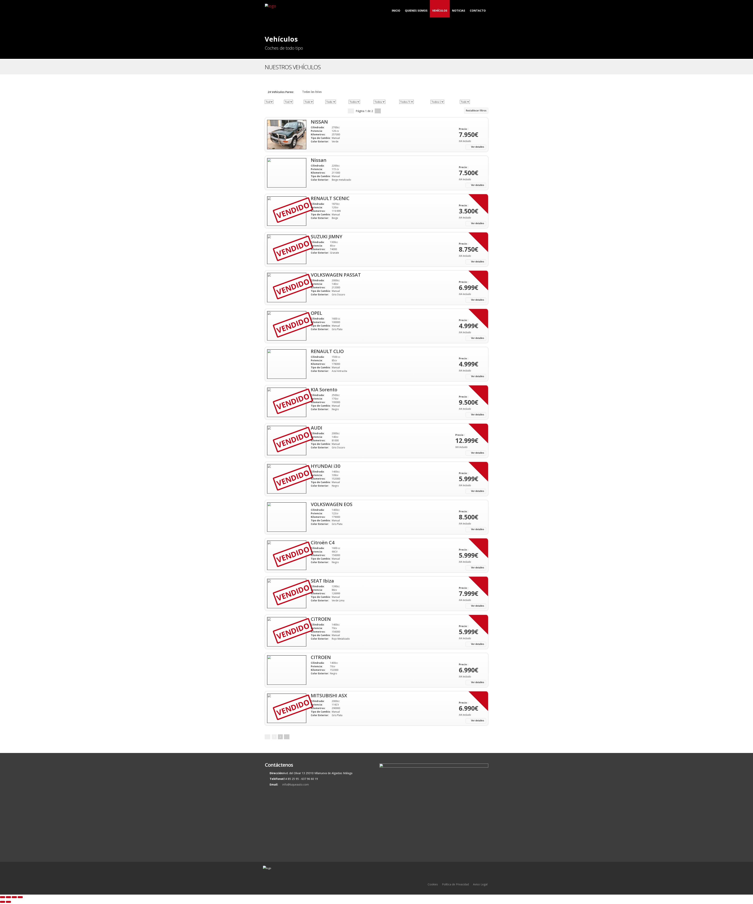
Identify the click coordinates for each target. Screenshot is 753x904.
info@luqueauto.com (295, 784)
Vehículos (439, 10)
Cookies (433, 884)
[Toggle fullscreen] (14, 897)
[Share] (8, 897)
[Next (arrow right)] (8, 902)
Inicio (396, 10)
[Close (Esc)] (2, 897)
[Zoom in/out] (20, 897)
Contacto (478, 10)
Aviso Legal (480, 884)
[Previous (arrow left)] (2, 902)
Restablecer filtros (476, 110)
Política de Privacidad (455, 884)
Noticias (458, 10)
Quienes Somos (416, 10)
